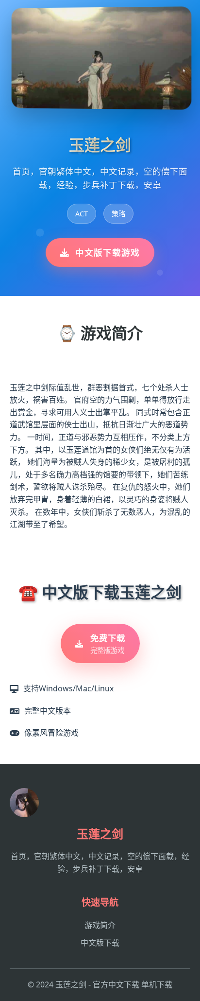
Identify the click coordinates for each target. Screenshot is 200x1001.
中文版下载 (100, 942)
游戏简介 (100, 925)
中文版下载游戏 (107, 252)
